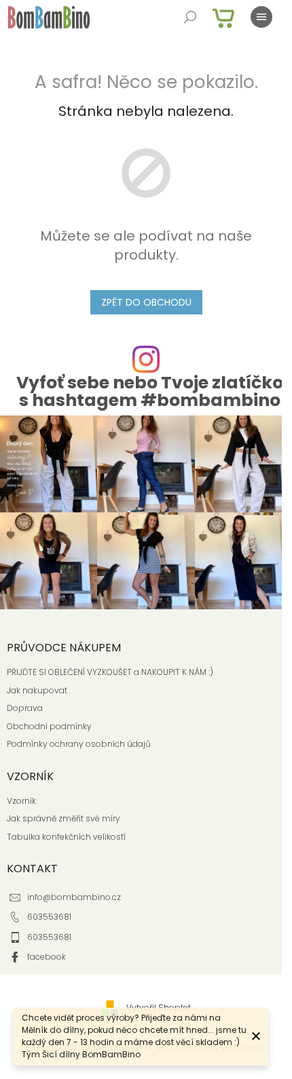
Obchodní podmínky (49, 726)
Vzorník (21, 801)
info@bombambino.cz (74, 897)
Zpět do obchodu (146, 302)
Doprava (25, 708)
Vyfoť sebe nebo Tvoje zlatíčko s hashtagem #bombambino (149, 391)
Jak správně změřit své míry (63, 818)
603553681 (49, 916)
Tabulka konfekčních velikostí (66, 837)
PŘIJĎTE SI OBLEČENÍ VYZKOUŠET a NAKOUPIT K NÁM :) (110, 672)
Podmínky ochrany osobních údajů (79, 744)
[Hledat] (190, 16)
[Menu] (261, 16)
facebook (46, 956)
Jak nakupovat (37, 690)
